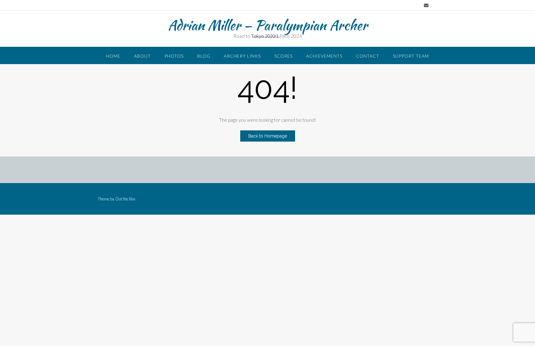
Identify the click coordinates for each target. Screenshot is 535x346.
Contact (367, 56)
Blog (203, 56)
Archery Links (242, 56)
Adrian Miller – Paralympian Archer (268, 25)
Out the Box (125, 198)
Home (113, 56)
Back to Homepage (267, 136)
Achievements (324, 56)
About (142, 56)
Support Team (411, 56)
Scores (283, 56)
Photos (174, 56)
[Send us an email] (426, 5)
